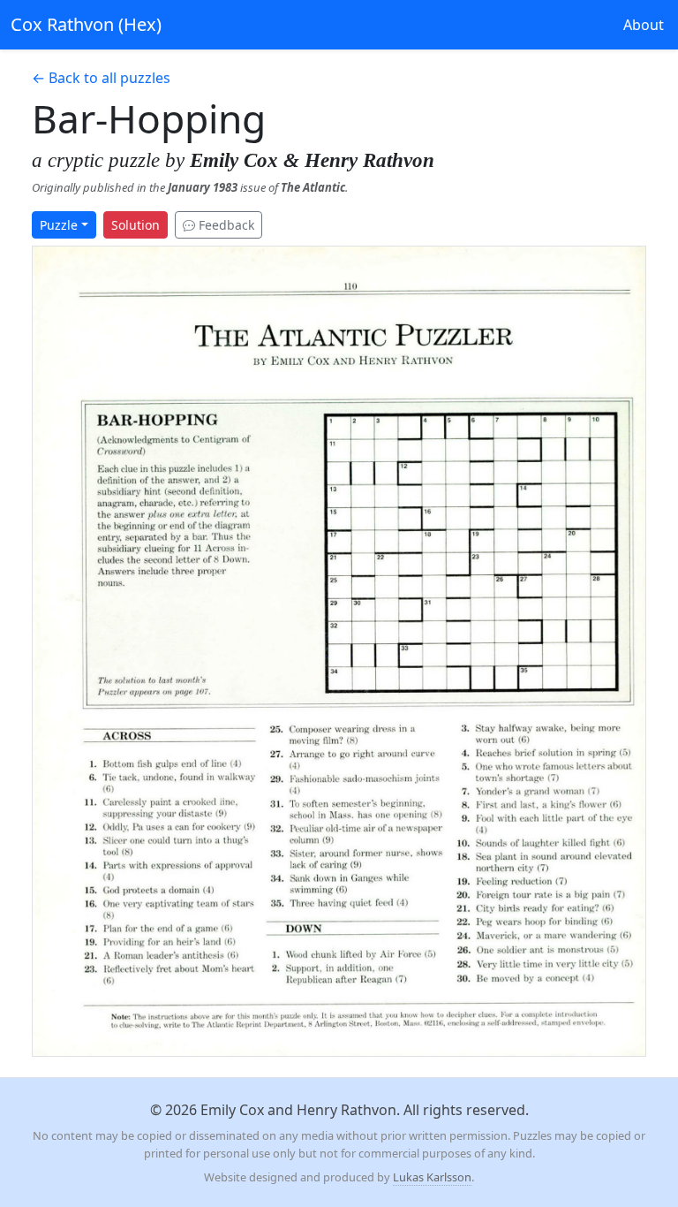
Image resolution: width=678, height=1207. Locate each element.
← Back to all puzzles (101, 77)
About (643, 24)
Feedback (224, 224)
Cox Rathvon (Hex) (86, 24)
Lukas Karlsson (432, 1177)
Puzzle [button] (59, 224)
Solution (135, 224)
